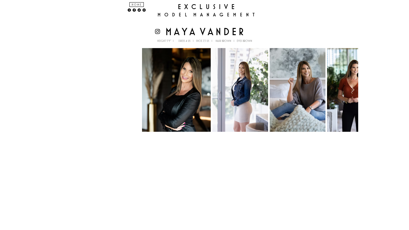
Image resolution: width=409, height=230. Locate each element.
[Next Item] (353, 90)
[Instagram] (157, 31)
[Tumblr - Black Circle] (129, 10)
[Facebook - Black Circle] (134, 10)
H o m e (136, 4)
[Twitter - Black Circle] (139, 10)
